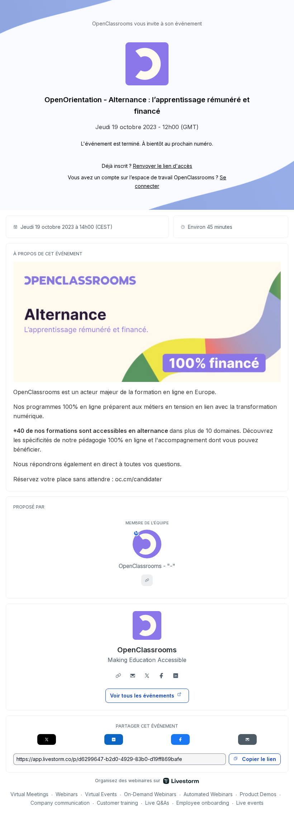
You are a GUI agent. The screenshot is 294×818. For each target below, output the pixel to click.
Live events (250, 803)
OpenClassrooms (147, 650)
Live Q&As (157, 803)
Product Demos (258, 794)
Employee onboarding (202, 803)
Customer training (117, 803)
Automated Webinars (208, 794)
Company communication (60, 803)
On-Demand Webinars (150, 794)
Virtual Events (101, 794)
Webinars (67, 794)
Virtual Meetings (29, 794)
